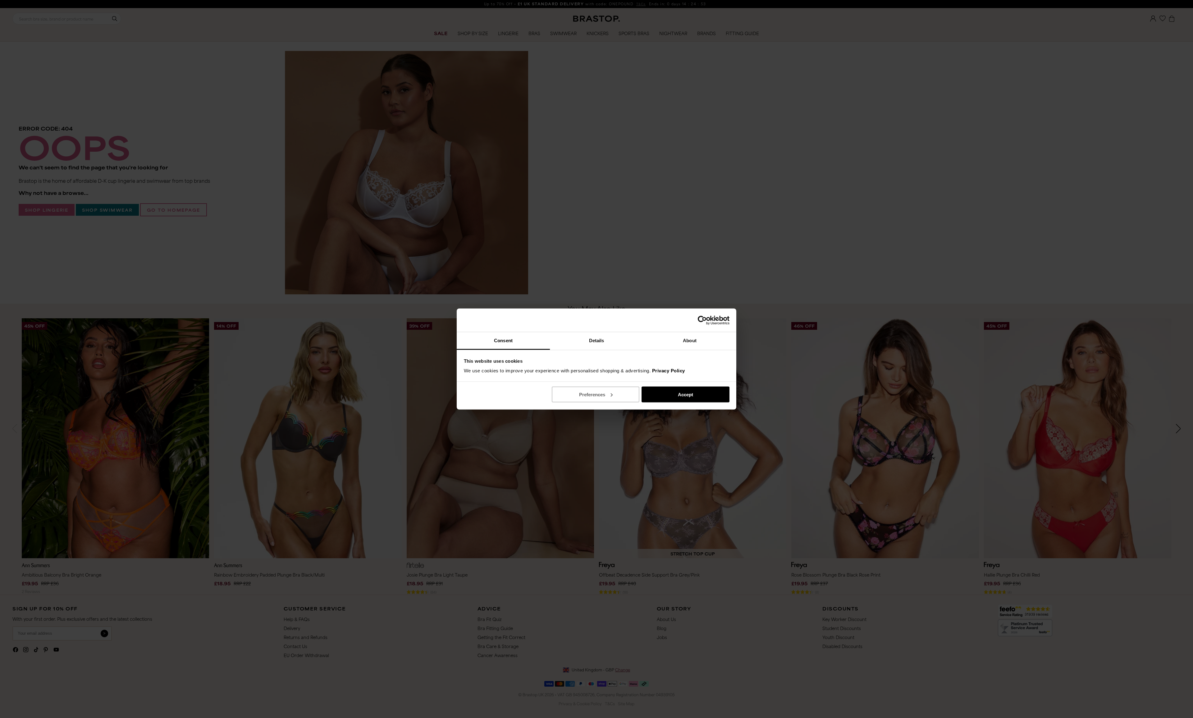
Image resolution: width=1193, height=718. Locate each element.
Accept (685, 394)
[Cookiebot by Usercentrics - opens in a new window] (702, 320)
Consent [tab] (503, 340)
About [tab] (690, 340)
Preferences (592, 394)
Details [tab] (596, 340)
